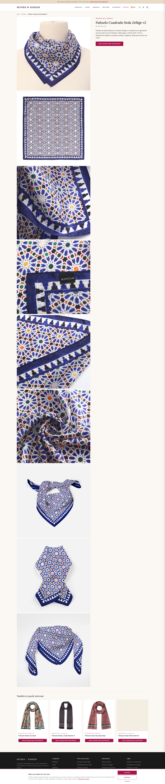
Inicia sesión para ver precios (109, 43)
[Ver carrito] (147, 7)
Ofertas (126, 7)
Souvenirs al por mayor (84, 762)
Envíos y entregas (107, 765)
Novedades (116, 7)
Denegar (127, 777)
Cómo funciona (106, 762)
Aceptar (127, 772)
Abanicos (96, 7)
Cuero (87, 7)
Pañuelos (78, 7)
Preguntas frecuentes (108, 767)
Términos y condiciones (134, 762)
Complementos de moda (84, 765)
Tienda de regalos (82, 767)
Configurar (127, 781)
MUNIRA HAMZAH (28, 7)
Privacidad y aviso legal (133, 765)
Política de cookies (132, 767)
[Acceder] (143, 7)
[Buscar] (140, 7)
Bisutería (106, 7)
